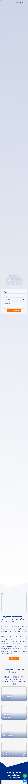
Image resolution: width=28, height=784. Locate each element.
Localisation (7, 299)
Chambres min (7, 307)
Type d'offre (6, 291)
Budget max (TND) (8, 303)
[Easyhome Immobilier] (21, 3)
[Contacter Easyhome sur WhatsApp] (25, 776)
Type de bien (6, 295)
